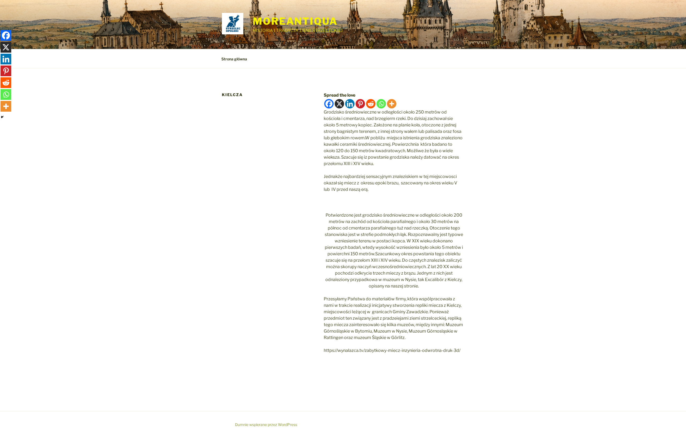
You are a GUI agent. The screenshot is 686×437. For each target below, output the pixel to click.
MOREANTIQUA (295, 21)
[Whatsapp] (381, 103)
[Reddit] (370, 103)
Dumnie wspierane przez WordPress (266, 424)
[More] (391, 103)
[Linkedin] (350, 103)
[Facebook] (329, 103)
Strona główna (234, 59)
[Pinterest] (360, 103)
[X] (339, 103)
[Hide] (2, 117)
